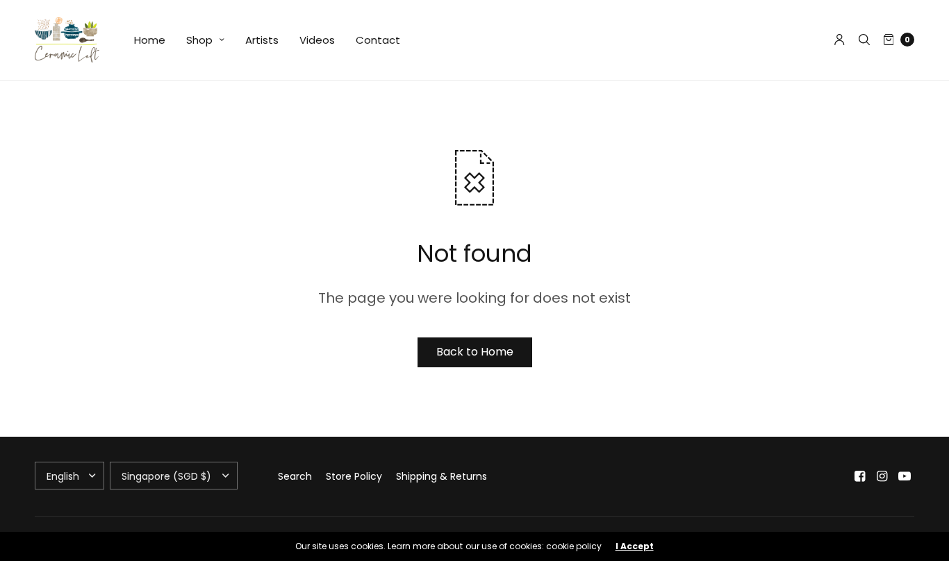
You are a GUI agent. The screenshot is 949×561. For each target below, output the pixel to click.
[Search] (864, 40)
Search (295, 476)
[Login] (839, 40)
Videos (317, 40)
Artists (262, 40)
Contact (378, 40)
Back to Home (474, 352)
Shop (199, 40)
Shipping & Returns (441, 476)
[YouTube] (904, 476)
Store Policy (354, 476)
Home (149, 40)
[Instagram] (882, 476)
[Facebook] (860, 476)
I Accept (635, 546)
